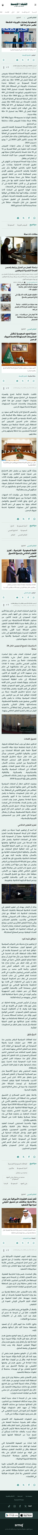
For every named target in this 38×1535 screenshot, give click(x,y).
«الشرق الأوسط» (26, 53)
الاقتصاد (7, 10)
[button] (19, 722)
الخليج (19, 16)
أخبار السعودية (22, 524)
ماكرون (11, 1166)
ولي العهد (23, 1182)
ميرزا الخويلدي (27, 1236)
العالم (18, 10)
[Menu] (36, 4)
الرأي (13, 10)
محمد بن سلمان (21, 1171)
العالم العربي (31, 16)
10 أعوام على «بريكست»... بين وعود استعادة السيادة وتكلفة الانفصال (26, 315)
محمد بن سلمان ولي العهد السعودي (15, 1176)
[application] (19, 722)
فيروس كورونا (22, 223)
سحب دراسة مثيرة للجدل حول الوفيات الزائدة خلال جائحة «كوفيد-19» (27, 285)
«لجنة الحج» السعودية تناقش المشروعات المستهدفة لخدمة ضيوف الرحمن (20, 335)
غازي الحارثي (27, 591)
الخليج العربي (13, 528)
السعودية (11, 223)
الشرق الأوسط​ (25, 10)
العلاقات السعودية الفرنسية (17, 1162)
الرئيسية (34, 10)
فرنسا (6, 1182)
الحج (12, 524)
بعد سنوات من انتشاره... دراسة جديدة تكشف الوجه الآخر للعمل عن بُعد (26, 305)
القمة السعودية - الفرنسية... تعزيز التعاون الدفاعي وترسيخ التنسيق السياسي (21, 551)
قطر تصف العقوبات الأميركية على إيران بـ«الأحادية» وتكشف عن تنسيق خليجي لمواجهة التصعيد (19, 1200)
